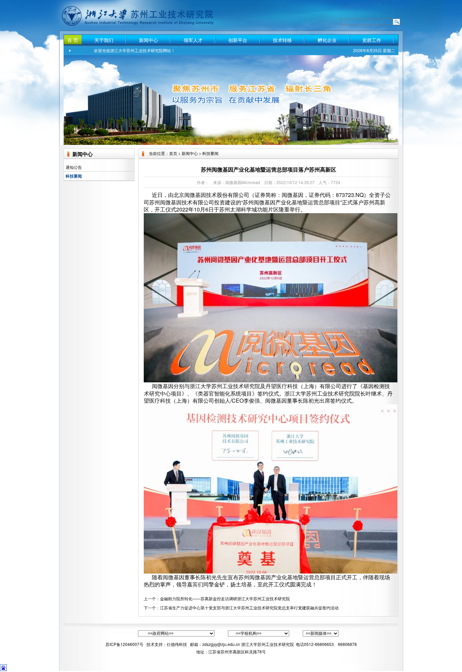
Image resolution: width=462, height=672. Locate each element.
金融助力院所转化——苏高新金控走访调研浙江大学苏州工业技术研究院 (225, 598)
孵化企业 (327, 40)
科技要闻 (74, 176)
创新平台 (237, 40)
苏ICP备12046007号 (124, 644)
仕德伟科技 (177, 644)
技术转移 (282, 40)
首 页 (72, 40)
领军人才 (193, 40)
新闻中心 (148, 40)
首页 (173, 153)
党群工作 (371, 40)
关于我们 (103, 40)
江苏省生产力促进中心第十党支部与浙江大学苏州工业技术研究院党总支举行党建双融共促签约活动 (249, 607)
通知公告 (74, 167)
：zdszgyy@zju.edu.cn (219, 644)
